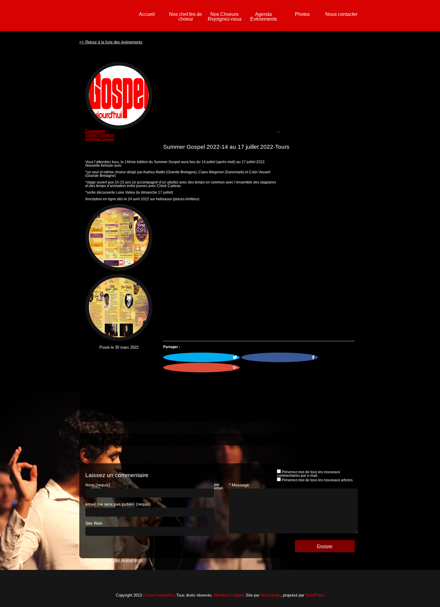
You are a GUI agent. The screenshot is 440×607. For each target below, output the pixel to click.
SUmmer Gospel (99, 139)
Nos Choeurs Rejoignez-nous (225, 17)
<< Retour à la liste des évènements (110, 42)
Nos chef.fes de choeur (185, 17)
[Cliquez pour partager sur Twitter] (201, 357)
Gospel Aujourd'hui (159, 595)
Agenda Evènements (263, 17)
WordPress (314, 595)
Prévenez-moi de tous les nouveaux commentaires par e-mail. (308, 474)
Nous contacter (341, 14)
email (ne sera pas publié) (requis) (118, 504)
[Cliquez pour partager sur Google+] (201, 367)
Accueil (147, 14)
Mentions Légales (229, 595)
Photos (302, 14)
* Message (239, 484)
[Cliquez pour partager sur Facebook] (279, 357)
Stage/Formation (99, 135)
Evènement (95, 131)
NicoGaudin (270, 595)
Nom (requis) (97, 484)
